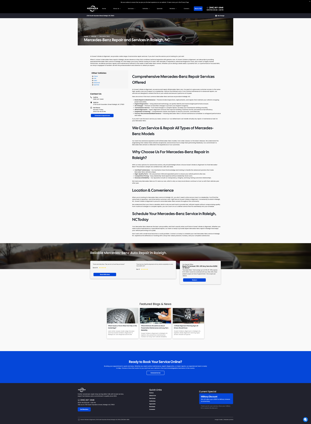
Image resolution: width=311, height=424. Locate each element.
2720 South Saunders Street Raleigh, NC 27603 (108, 104)
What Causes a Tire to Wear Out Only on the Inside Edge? (122, 327)
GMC (95, 81)
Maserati (97, 83)
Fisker (96, 76)
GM (95, 78)
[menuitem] (104, 8)
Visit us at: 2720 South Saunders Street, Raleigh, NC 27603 (96, 405)
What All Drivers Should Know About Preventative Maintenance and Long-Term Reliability (154, 328)
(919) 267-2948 (98, 99)
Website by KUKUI (228, 419)
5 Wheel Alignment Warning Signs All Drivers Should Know (186, 327)
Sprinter (96, 85)
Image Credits (218, 419)
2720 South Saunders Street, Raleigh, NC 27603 (100, 16)
